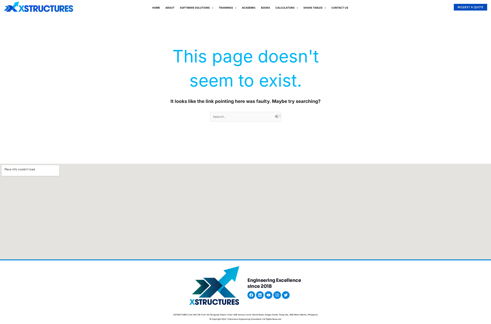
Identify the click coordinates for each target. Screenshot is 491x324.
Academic (249, 7)
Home (156, 7)
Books (265, 7)
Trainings (226, 7)
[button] (196, 7)
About (170, 7)
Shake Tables (313, 7)
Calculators (285, 7)
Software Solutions (195, 7)
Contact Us (339, 7)
